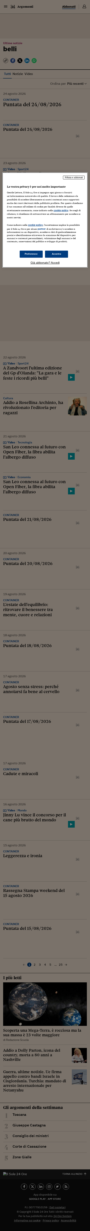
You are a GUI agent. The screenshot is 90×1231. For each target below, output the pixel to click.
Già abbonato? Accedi (45, 262)
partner (42, 229)
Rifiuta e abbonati (74, 177)
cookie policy (61, 210)
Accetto (56, 254)
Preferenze (31, 254)
